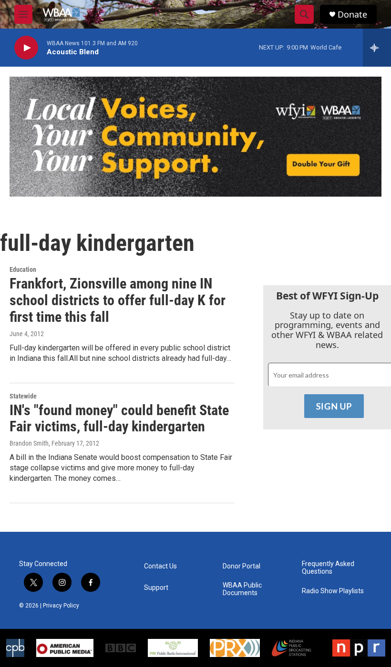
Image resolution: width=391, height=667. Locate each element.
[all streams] (377, 48)
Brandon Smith (29, 443)
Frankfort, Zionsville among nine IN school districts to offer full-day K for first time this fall (118, 300)
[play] (26, 47)
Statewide (23, 396)
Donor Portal (241, 566)
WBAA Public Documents (242, 589)
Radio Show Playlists (333, 591)
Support (156, 587)
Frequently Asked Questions (328, 567)
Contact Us (160, 566)
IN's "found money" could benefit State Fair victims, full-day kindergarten (119, 418)
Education (23, 269)
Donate (352, 15)
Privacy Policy (61, 605)
